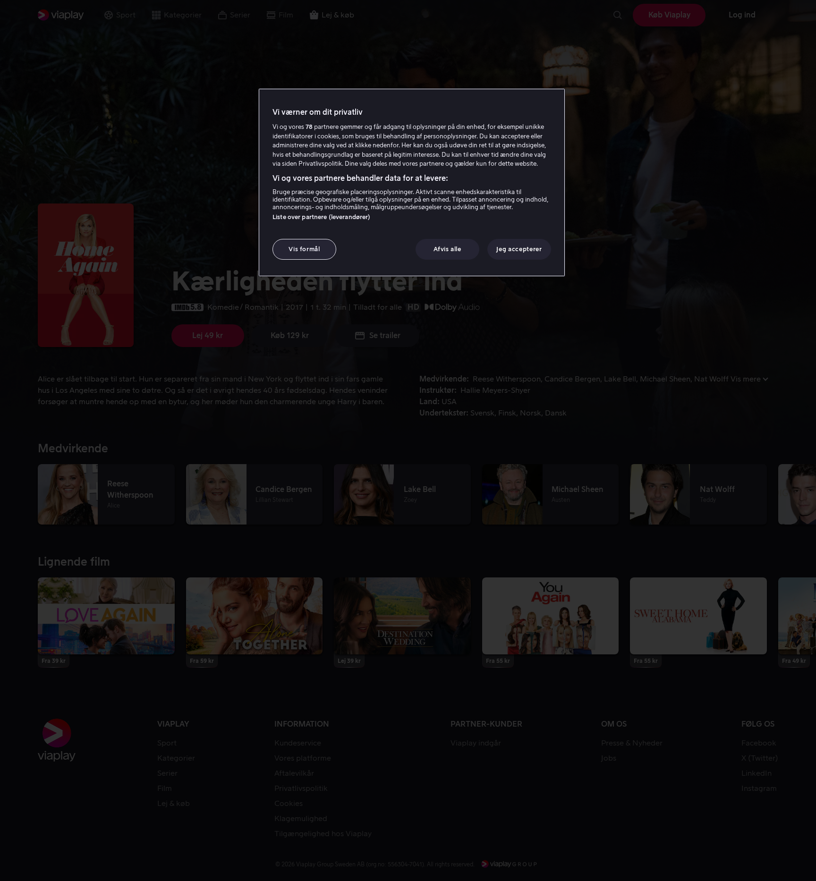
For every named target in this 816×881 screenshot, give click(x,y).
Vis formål (304, 249)
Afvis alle (447, 249)
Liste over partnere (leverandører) (321, 217)
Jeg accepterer (519, 249)
